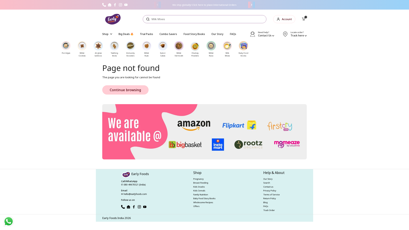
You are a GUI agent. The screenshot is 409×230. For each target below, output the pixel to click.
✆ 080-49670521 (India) (133, 184)
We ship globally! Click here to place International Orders (204, 5)
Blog (265, 202)
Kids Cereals (199, 190)
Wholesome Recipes (203, 202)
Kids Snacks (199, 186)
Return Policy (269, 198)
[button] (303, 19)
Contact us (268, 186)
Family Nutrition (200, 194)
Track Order (269, 210)
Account (287, 19)
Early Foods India (113, 218)
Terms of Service (271, 194)
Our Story (268, 178)
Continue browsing (125, 90)
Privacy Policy (269, 190)
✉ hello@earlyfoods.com (134, 193)
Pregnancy (198, 178)
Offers (196, 206)
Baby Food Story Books (204, 198)
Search (266, 182)
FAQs (265, 206)
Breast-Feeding (200, 182)
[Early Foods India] (112, 19)
